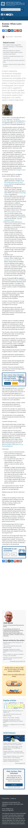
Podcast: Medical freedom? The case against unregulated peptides (13, 760)
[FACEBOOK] (6, 30)
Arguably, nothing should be (13, 219)
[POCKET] (15, 30)
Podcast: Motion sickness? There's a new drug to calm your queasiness (13, 743)
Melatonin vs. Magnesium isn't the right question (14, 725)
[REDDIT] (18, 30)
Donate (15, 383)
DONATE (14, 682)
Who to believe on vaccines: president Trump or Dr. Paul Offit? (13, 654)
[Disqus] (14, 583)
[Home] (13, 4)
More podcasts (19, 763)
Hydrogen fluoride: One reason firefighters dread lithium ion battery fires (13, 651)
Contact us (13, 798)
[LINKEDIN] (12, 30)
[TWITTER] (9, 30)
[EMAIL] (3, 30)
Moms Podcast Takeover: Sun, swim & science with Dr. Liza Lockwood (13, 756)
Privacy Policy (5, 798)
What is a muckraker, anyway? (11, 717)
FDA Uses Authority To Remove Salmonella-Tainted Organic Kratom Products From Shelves (12, 52)
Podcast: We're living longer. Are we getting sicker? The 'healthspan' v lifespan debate (12, 748)
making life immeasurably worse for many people (14, 182)
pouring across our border (11, 260)
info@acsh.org (9, 809)
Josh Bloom (10, 36)
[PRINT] (20, 30)
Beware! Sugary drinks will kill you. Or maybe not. (13, 643)
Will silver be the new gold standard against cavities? (12, 658)
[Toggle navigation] (3, 18)
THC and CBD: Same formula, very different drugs (12, 646)
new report (16, 280)
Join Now (7, 383)
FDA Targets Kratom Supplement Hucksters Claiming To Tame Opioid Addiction (13, 46)
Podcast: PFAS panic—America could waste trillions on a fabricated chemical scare (13, 753)
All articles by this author (17, 661)
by (15, 123)
